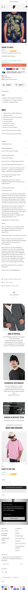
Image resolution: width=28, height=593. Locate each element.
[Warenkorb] (25, 7)
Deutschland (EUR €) (6, 577)
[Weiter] (25, 44)
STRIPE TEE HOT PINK (8, 469)
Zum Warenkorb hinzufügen (14, 65)
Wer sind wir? (5, 530)
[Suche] (4, 7)
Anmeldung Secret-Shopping (20, 547)
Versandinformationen (8, 155)
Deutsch (16, 577)
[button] (14, 491)
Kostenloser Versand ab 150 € (11, 285)
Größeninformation (7, 148)
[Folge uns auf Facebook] (3, 572)
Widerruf (17, 550)
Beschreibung (5, 91)
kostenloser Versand (12, 53)
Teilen (3, 495)
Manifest (4, 543)
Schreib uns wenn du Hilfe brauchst (12, 279)
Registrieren (14, 518)
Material (4, 141)
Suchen (17, 530)
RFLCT (3, 466)
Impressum (18, 541)
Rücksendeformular (15, 270)
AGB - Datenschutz (19, 538)
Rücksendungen (19, 536)
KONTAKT (17, 533)
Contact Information (20, 543)
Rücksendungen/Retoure (8, 187)
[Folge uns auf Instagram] (5, 572)
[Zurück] (2, 44)
